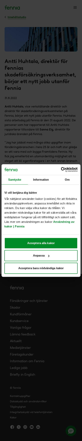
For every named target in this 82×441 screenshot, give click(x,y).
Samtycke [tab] (14, 179)
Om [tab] (67, 179)
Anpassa (39, 255)
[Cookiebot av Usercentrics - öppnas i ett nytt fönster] (61, 169)
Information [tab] (41, 179)
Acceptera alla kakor (41, 243)
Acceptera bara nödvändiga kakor (41, 268)
